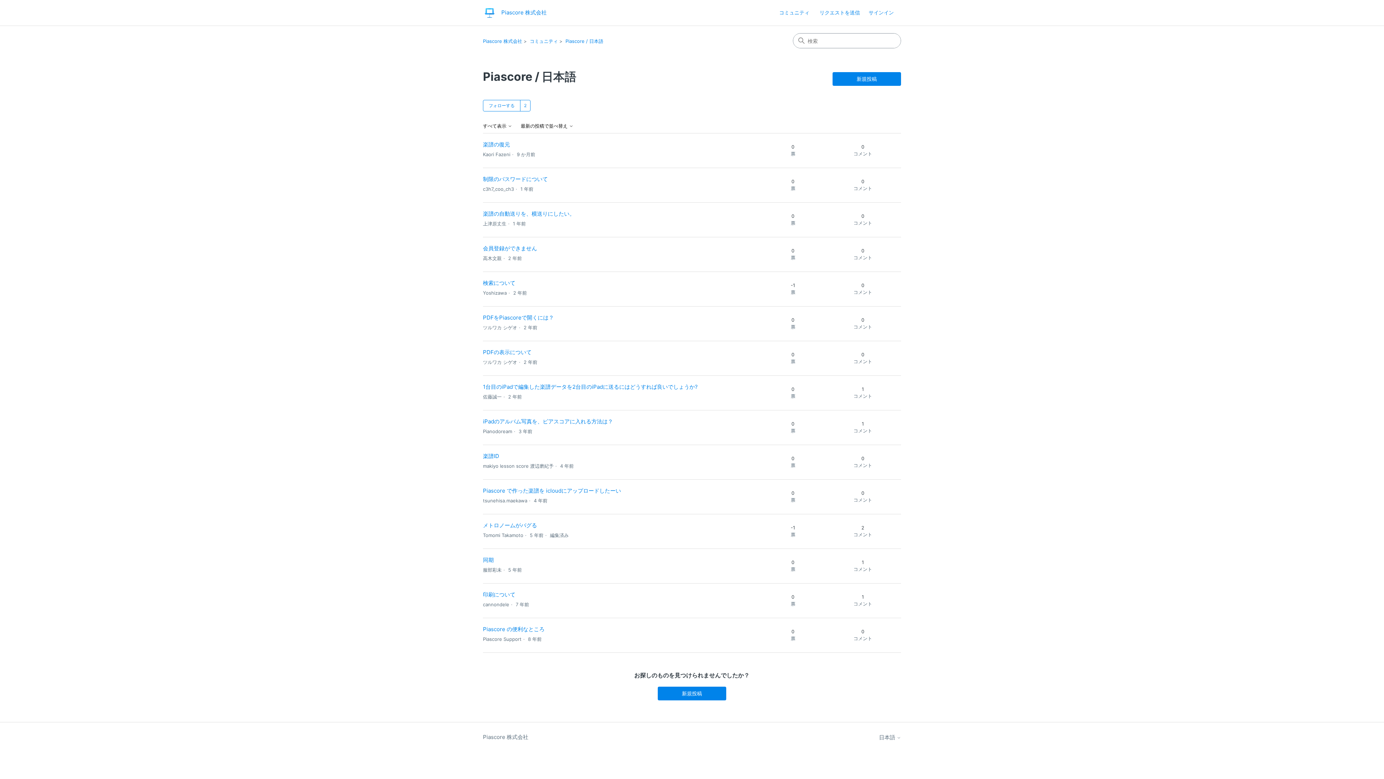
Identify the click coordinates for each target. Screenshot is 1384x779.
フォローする (502, 105)
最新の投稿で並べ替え (545, 126)
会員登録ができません (510, 248)
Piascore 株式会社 (502, 41)
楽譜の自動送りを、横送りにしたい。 (529, 213)
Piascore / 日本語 (584, 41)
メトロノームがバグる (510, 525)
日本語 (888, 737)
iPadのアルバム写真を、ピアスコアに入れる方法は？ (548, 421)
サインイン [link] (881, 12)
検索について (499, 283)
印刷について (499, 594)
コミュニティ (794, 12)
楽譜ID (491, 456)
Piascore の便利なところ (514, 629)
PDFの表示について (507, 352)
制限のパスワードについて (515, 179)
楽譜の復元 (496, 144)
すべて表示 (495, 126)
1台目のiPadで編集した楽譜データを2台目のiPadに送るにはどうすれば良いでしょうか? (590, 386)
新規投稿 (867, 79)
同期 (488, 559)
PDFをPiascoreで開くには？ (518, 317)
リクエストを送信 (840, 12)
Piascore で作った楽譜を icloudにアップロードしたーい (552, 490)
